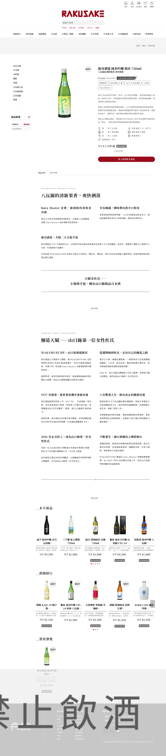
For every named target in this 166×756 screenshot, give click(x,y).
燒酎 (15, 78)
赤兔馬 (81, 27)
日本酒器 (17, 95)
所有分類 (151, 46)
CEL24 (89, 27)
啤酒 (15, 99)
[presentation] (157, 537)
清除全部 (26, 124)
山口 (128, 83)
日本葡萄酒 (18, 91)
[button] (91, 563)
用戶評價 (53, 172)
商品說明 (41, 172)
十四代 (64, 27)
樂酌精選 (103, 83)
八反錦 (146, 83)
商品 (144, 46)
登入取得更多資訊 (126, 159)
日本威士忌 (18, 87)
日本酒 (16, 70)
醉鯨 (97, 27)
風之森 (72, 27)
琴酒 (15, 82)
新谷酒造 (136, 83)
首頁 (138, 46)
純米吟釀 (113, 83)
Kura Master (105, 87)
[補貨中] (52, 600)
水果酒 (16, 74)
